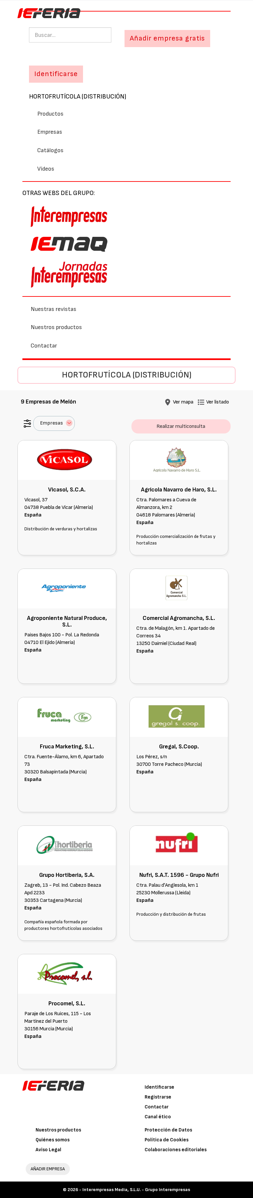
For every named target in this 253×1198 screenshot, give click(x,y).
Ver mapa (183, 402)
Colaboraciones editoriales (176, 1150)
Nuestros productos (56, 327)
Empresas (49, 131)
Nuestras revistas (53, 309)
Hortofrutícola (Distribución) (77, 96)
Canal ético (158, 1117)
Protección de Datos (168, 1130)
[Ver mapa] (167, 402)
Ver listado (217, 402)
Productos (50, 113)
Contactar (44, 345)
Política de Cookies (166, 1140)
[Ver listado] (201, 402)
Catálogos (50, 150)
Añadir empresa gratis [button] (167, 38)
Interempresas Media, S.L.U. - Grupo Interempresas (136, 1189)
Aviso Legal (48, 1150)
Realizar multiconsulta (180, 426)
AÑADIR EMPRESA (48, 1169)
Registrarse (158, 1097)
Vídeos (45, 168)
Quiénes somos (53, 1140)
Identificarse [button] (56, 74)
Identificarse (159, 1087)
